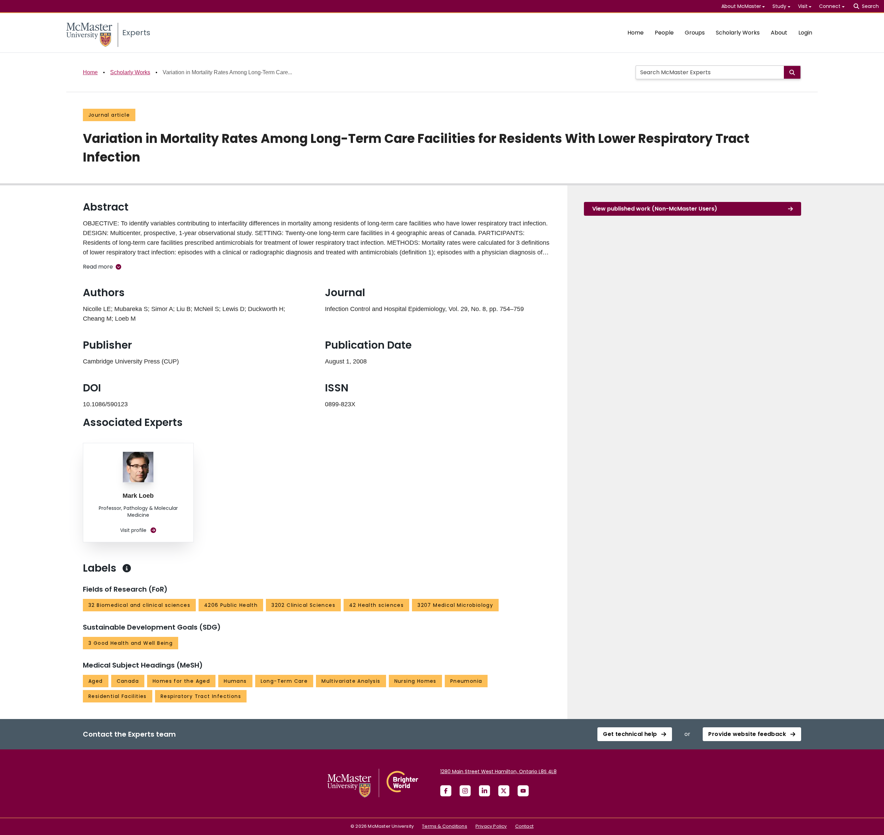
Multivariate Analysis (350, 681)
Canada (128, 681)
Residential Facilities (117, 696)
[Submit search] (792, 72)
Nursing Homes (415, 681)
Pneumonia (466, 681)
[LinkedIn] (484, 790)
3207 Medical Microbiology (455, 605)
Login (805, 33)
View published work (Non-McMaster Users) (654, 209)
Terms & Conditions (444, 826)
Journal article (109, 114)
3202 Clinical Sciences (303, 605)
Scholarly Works (738, 33)
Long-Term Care (284, 681)
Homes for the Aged (181, 681)
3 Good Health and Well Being (130, 643)
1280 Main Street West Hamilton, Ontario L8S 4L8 (498, 771)
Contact (524, 826)
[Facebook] (445, 790)
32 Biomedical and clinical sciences (139, 605)
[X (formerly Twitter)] (503, 790)
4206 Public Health (231, 605)
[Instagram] (465, 790)
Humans (235, 681)
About (779, 33)
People (664, 33)
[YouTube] (523, 790)
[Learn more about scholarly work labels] (127, 568)
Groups (695, 33)
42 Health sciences (376, 605)
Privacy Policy (491, 826)
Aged (95, 681)
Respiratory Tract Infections (201, 696)
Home (635, 33)
